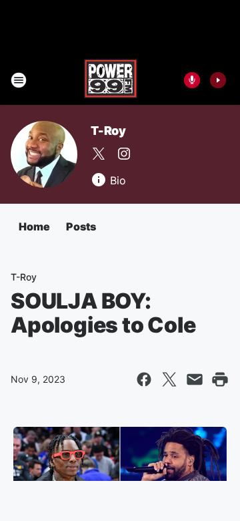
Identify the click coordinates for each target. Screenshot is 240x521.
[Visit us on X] (99, 154)
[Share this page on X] (169, 379)
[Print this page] (220, 379)
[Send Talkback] (192, 80)
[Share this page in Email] (194, 379)
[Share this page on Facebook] (144, 379)
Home (34, 226)
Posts (81, 226)
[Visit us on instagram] (124, 154)
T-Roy (108, 131)
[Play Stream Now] (218, 80)
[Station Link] (110, 80)
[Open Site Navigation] (19, 80)
